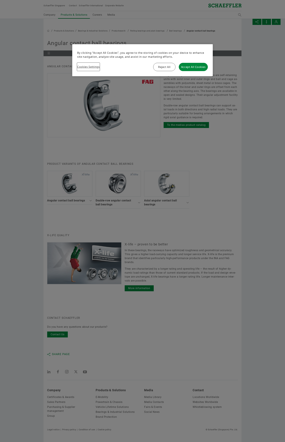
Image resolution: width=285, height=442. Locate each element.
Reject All (164, 67)
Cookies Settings (88, 67)
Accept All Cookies (193, 67)
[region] (142, 60)
